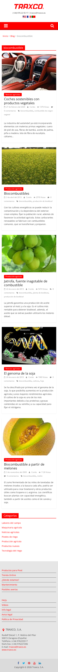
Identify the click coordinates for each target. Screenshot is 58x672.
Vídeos (5, 605)
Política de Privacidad (12, 619)
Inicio (6, 36)
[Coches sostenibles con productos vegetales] (29, 54)
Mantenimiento (9, 584)
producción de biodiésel (42, 201)
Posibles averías (10, 589)
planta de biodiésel (40, 292)
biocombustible (27, 110)
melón (39, 476)
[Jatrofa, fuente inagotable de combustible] (29, 236)
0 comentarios (12, 476)
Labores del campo (11, 522)
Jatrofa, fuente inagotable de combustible (25, 283)
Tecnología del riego (12, 550)
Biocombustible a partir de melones (24, 466)
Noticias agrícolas (13, 94)
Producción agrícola (14, 189)
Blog (12, 36)
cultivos (36, 381)
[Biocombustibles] (29, 149)
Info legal (6, 609)
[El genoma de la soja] (29, 328)
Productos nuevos (10, 546)
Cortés (33, 107)
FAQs (4, 600)
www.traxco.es (9, 649)
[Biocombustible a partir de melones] (29, 420)
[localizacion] (3, 629)
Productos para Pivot (12, 570)
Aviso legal (7, 614)
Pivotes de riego (10, 536)
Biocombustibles (16, 193)
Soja (42, 381)
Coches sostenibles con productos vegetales (21, 101)
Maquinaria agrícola (12, 527)
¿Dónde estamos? (10, 579)
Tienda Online (9, 575)
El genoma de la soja (19, 373)
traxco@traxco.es (17, 646)
